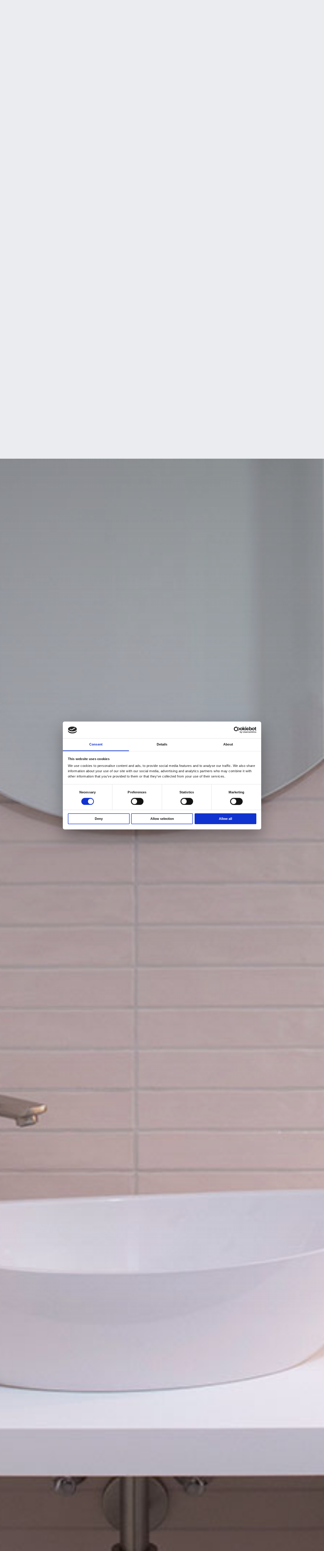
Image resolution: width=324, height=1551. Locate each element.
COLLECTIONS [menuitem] (165, 7)
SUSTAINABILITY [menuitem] (116, 7)
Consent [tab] (95, 744)
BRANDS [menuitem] (142, 7)
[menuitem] (267, 6)
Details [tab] (162, 744)
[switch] (137, 801)
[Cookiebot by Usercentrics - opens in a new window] (237, 730)
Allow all (225, 819)
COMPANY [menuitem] (89, 7)
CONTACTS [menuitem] (238, 7)
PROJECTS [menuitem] (190, 7)
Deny (99, 819)
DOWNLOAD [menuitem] (214, 7)
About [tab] (228, 744)
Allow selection (162, 819)
